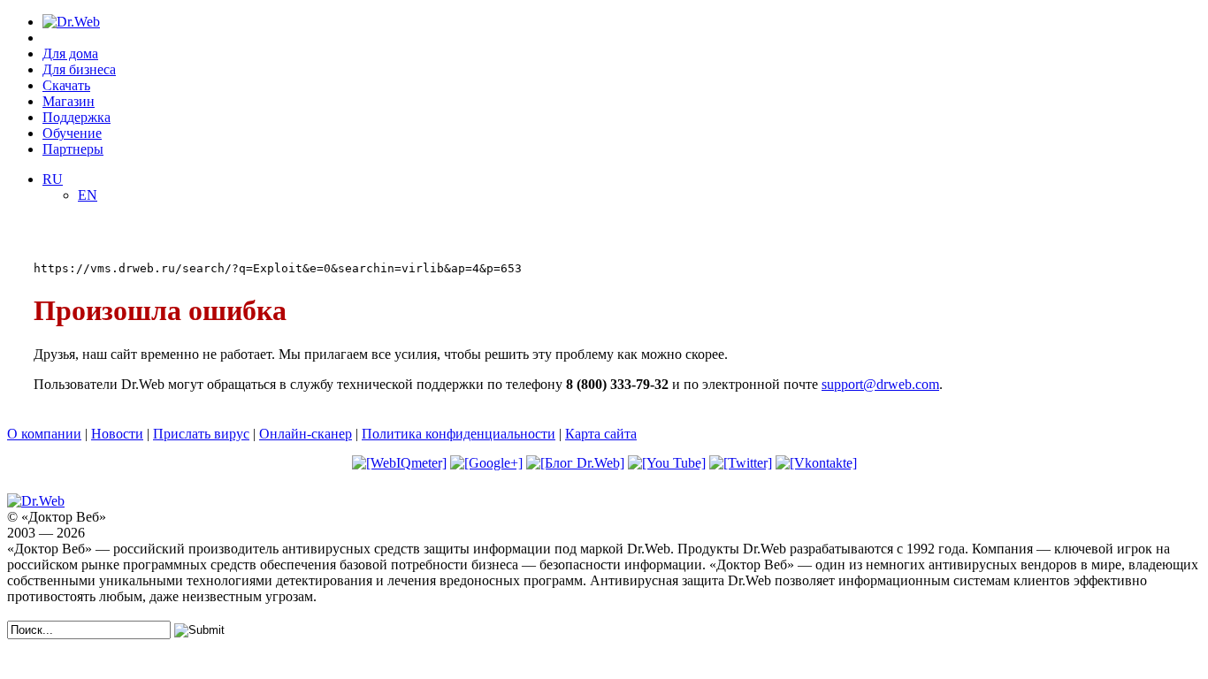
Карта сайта (601, 433)
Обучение (72, 133)
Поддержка (76, 117)
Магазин (68, 101)
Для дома (70, 53)
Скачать (66, 85)
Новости (117, 433)
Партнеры (72, 148)
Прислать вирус (201, 433)
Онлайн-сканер (305, 433)
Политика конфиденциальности (458, 433)
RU (52, 179)
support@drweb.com (880, 384)
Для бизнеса (79, 69)
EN (87, 194)
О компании (44, 433)
